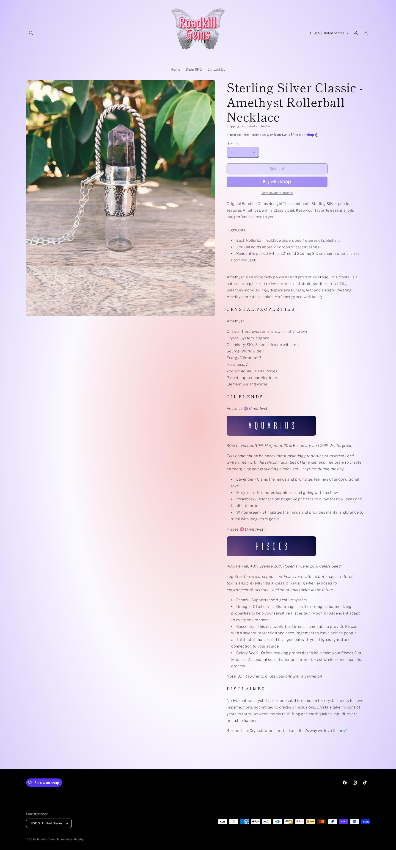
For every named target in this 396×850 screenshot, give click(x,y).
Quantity (233, 143)
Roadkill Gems (46, 839)
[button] (31, 33)
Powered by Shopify (70, 839)
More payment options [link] (277, 192)
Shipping (233, 126)
